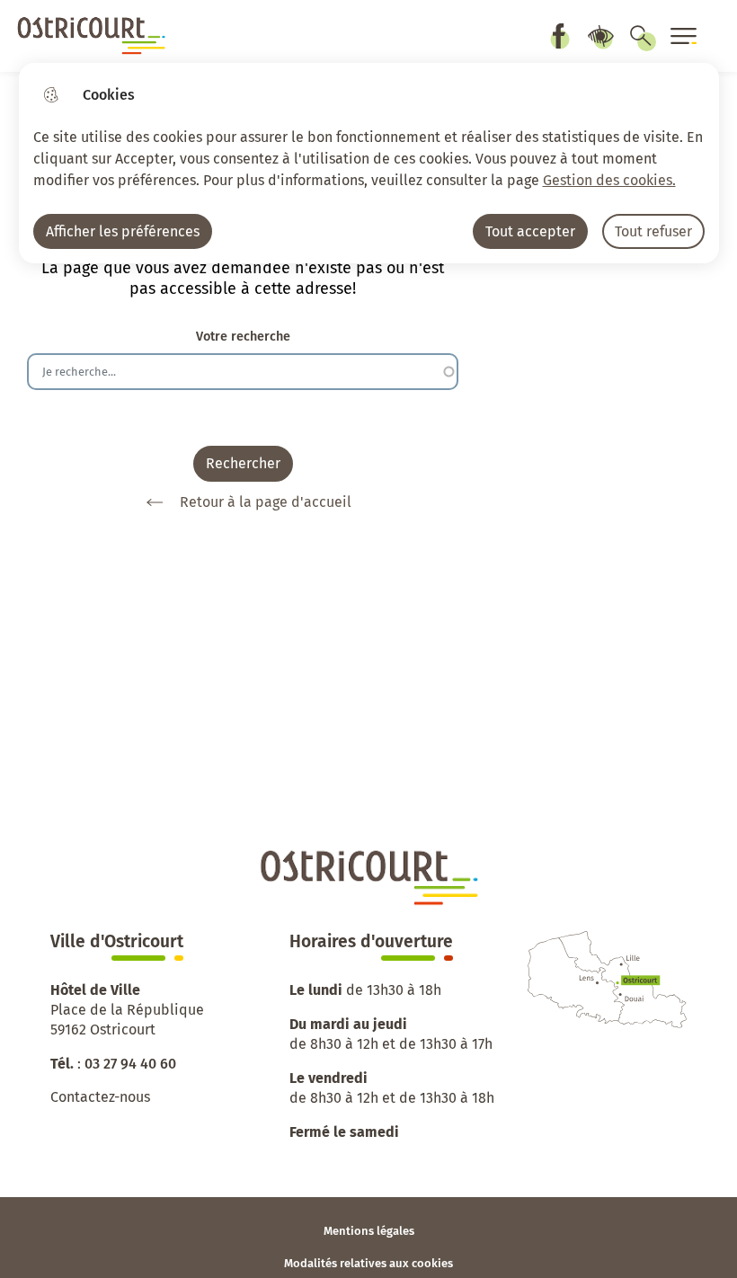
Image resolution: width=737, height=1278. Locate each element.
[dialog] (369, 163)
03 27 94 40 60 (130, 1063)
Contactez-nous (100, 1096)
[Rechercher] (641, 36)
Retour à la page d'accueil (265, 501)
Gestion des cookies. (609, 180)
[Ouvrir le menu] (684, 35)
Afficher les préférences (123, 231)
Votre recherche (243, 336)
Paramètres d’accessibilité (600, 36)
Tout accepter (530, 231)
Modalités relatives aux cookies (368, 1263)
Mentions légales (369, 1231)
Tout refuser (653, 231)
